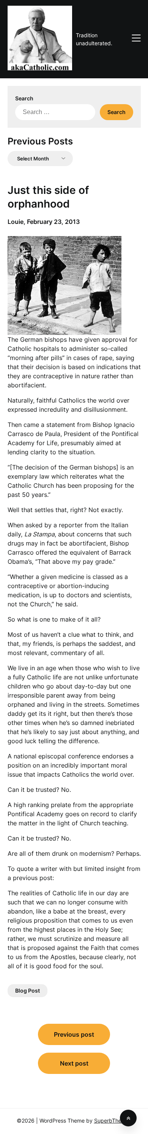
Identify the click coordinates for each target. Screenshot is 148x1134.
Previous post (74, 1034)
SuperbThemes (113, 1120)
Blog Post (27, 990)
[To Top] (128, 1118)
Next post (74, 1063)
